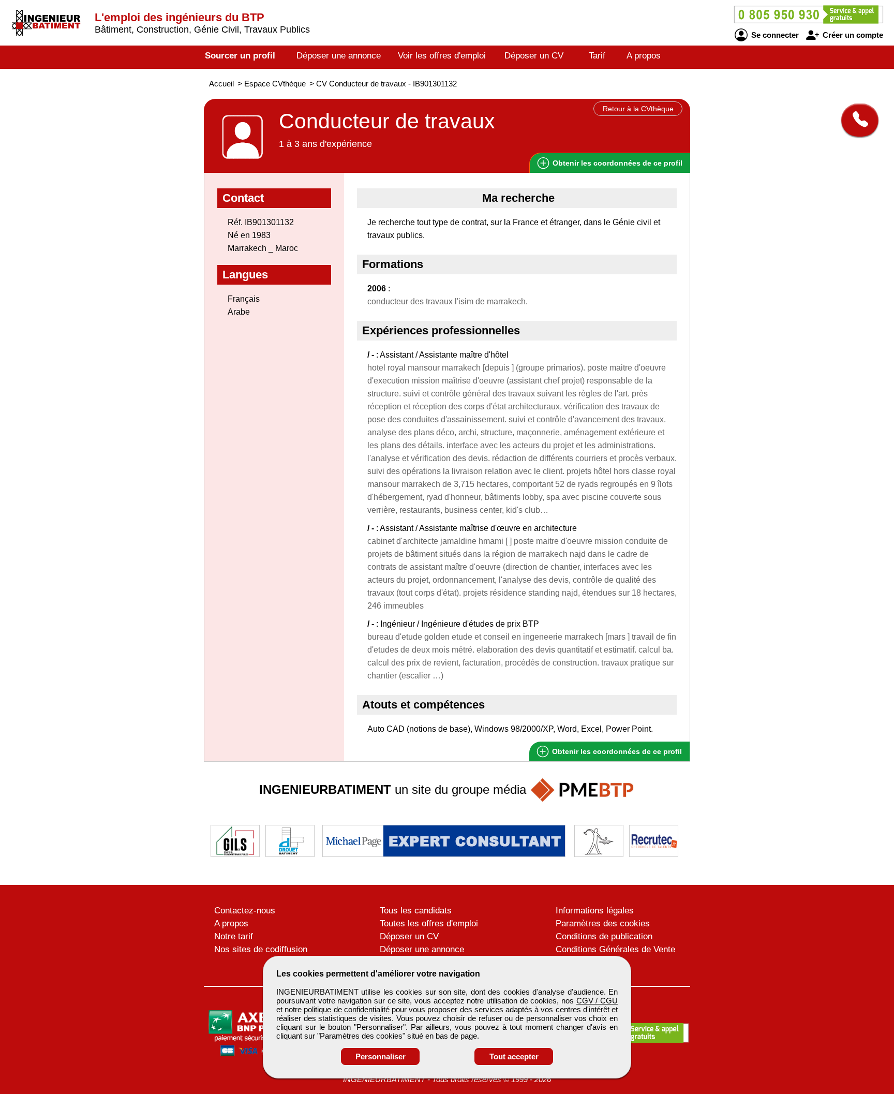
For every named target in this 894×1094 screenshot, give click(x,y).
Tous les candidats (416, 910)
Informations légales (595, 910)
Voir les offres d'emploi (442, 56)
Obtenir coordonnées (616, 163)
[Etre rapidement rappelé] (856, 120)
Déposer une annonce (338, 56)
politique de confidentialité (346, 1009)
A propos (644, 56)
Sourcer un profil (240, 56)
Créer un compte (852, 35)
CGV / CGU (597, 1000)
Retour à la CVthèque (638, 109)
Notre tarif (233, 936)
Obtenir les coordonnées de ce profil (616, 751)
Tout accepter (514, 1056)
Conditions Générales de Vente (615, 949)
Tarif (597, 56)
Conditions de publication (604, 936)
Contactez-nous (244, 910)
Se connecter (774, 35)
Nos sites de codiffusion (260, 949)
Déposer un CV (533, 56)
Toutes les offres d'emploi (429, 923)
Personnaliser (380, 1056)
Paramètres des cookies (603, 923)
